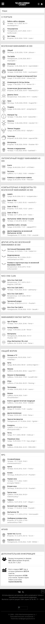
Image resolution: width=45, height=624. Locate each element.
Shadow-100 (33, 144)
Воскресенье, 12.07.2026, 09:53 (18, 296)
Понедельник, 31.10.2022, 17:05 (19, 235)
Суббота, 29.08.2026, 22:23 (17, 447)
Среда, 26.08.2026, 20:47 (16, 167)
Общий (10, 50)
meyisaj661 (11, 61)
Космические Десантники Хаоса (19, 88)
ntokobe (31, 173)
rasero (30, 389)
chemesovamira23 (14, 463)
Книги (9, 165)
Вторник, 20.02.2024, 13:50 (17, 38)
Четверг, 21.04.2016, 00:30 (17, 221)
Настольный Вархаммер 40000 (18, 249)
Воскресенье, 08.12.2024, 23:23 (18, 257)
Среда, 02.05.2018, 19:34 (16, 180)
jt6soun (31, 52)
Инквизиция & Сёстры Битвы (18, 82)
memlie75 (31, 202)
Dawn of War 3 (12, 213)
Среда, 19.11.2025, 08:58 (16, 435)
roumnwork (32, 72)
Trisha (30, 221)
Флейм (9, 445)
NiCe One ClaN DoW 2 (15, 288)
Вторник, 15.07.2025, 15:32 (17, 209)
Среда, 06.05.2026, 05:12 (16, 196)
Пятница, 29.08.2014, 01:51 (17, 303)
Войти (39, 4)
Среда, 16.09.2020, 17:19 (16, 441)
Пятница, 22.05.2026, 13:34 (17, 52)
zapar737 (31, 371)
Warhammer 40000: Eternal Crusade (20, 219)
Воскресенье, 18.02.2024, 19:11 (18, 97)
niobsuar (30, 435)
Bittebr (34, 542)
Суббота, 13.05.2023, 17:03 (17, 377)
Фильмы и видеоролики (16, 148)
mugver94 (32, 103)
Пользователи (12, 29)
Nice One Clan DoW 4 (15, 307)
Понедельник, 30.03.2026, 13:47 (19, 357)
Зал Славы (11, 36)
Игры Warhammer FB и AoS (17, 341)
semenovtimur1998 (14, 522)
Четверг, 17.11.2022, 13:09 (17, 481)
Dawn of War (12, 200)
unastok (35, 235)
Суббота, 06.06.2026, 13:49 (17, 395)
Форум (4, 11)
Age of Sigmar (12, 321)
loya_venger (31, 441)
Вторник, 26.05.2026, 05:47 (17, 90)
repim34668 (33, 66)
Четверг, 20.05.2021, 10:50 (17, 415)
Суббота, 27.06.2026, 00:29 (17, 383)
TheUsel (30, 180)
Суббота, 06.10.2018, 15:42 (17, 343)
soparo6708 (33, 138)
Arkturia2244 (12, 269)
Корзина (10, 540)
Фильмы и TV (12, 355)
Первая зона (12, 479)
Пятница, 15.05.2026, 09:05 (17, 103)
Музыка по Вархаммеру (16, 375)
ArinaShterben (12, 397)
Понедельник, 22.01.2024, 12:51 (19, 31)
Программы (11, 387)
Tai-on (31, 536)
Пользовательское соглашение (21, 616)
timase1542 (31, 78)
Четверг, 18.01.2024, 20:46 (17, 323)
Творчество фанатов (15, 419)
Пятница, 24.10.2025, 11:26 (17, 251)
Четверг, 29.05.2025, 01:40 (17, 389)
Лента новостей (23, 592)
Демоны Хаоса (12, 95)
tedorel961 (32, 117)
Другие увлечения (14, 407)
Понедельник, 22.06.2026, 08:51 (19, 58)
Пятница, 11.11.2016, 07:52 (17, 514)
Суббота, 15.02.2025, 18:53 (17, 403)
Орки (9, 101)
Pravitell (32, 303)
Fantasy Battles (12, 328)
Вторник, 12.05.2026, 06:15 (17, 66)
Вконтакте (19, 592)
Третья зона (11, 492)
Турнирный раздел (14, 301)
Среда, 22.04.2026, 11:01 (16, 227)
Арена (9, 467)
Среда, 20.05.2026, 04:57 (16, 109)
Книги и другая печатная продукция (21, 401)
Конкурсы (11, 425)
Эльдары (10, 107)
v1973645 (30, 167)
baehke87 (31, 151)
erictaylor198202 (13, 483)
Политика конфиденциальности (23, 619)
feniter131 (30, 84)
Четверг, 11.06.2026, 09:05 (17, 151)
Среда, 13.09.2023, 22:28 (16, 330)
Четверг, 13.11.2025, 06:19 (17, 23)
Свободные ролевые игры (17, 518)
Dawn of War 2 (12, 206)
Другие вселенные (14, 413)
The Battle (11, 56)
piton (30, 209)
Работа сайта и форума (16, 21)
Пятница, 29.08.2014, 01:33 (17, 488)
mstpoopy (11, 359)
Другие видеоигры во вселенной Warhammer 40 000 (19, 232)
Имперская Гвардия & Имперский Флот (22, 76)
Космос (10, 473)
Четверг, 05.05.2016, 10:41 (17, 469)
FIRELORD (31, 447)
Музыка (10, 369)
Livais (31, 38)
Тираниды (11, 136)
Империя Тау (12, 115)
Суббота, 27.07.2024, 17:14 (17, 427)
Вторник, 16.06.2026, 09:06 (17, 144)
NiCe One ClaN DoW (14, 280)
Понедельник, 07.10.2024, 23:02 (19, 421)
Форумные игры (13, 439)
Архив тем (11, 534)
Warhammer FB (13, 512)
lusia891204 (32, 377)
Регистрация (42, 4)
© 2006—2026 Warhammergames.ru (21, 614)
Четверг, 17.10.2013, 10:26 (17, 508)
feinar (30, 323)
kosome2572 (33, 90)
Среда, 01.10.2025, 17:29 (16, 409)
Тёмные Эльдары (13, 128)
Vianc (30, 215)
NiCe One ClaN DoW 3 (15, 294)
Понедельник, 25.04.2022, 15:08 (19, 542)
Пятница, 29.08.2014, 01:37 (17, 475)
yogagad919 (31, 227)
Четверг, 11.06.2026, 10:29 (17, 117)
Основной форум (13, 459)
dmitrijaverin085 (13, 429)
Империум (11, 64)
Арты (9, 363)
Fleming (31, 383)
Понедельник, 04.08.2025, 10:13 (19, 336)
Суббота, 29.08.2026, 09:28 (17, 494)
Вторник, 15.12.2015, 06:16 (17, 536)
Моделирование (13, 255)
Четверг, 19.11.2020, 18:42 (17, 461)
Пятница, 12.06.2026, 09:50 (17, 123)
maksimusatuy (12, 497)
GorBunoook (11, 33)
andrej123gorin (32, 365)
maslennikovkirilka (15, 582)
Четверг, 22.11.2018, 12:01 (17, 215)
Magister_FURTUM (14, 284)
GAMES (10, 194)
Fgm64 (34, 421)
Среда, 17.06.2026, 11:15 (16, 84)
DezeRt (34, 309)
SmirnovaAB (33, 514)
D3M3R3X (10, 298)
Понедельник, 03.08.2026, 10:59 (19, 309)
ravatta (34, 97)
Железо (10, 393)
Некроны (10, 121)
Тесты (9, 433)
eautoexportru (12, 25)
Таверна (10, 500)
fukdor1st (32, 251)
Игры (9, 381)
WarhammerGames (22, 3)
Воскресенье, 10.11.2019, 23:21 (18, 282)
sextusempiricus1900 (15, 259)
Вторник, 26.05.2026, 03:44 (17, 138)
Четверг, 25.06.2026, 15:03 (17, 72)
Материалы (11, 142)
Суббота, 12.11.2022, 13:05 (17, 173)
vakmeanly (32, 290)
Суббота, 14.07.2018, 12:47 (17, 502)
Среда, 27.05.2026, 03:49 (16, 78)
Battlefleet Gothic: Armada (17, 225)
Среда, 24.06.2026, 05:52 (16, 130)
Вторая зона (12, 486)
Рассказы (10, 171)
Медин (30, 502)
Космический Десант (15, 70)
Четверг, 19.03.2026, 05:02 (17, 290)
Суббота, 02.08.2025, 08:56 (17, 371)
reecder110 (33, 123)
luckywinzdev (32, 196)
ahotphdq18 (31, 109)
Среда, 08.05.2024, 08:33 (16, 365)
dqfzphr (30, 130)
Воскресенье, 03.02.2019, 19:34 (18, 267)
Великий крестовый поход (17, 506)
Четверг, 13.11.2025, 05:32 (17, 202)
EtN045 (31, 403)
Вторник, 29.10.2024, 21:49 (17, 520)
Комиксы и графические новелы (19, 177)
